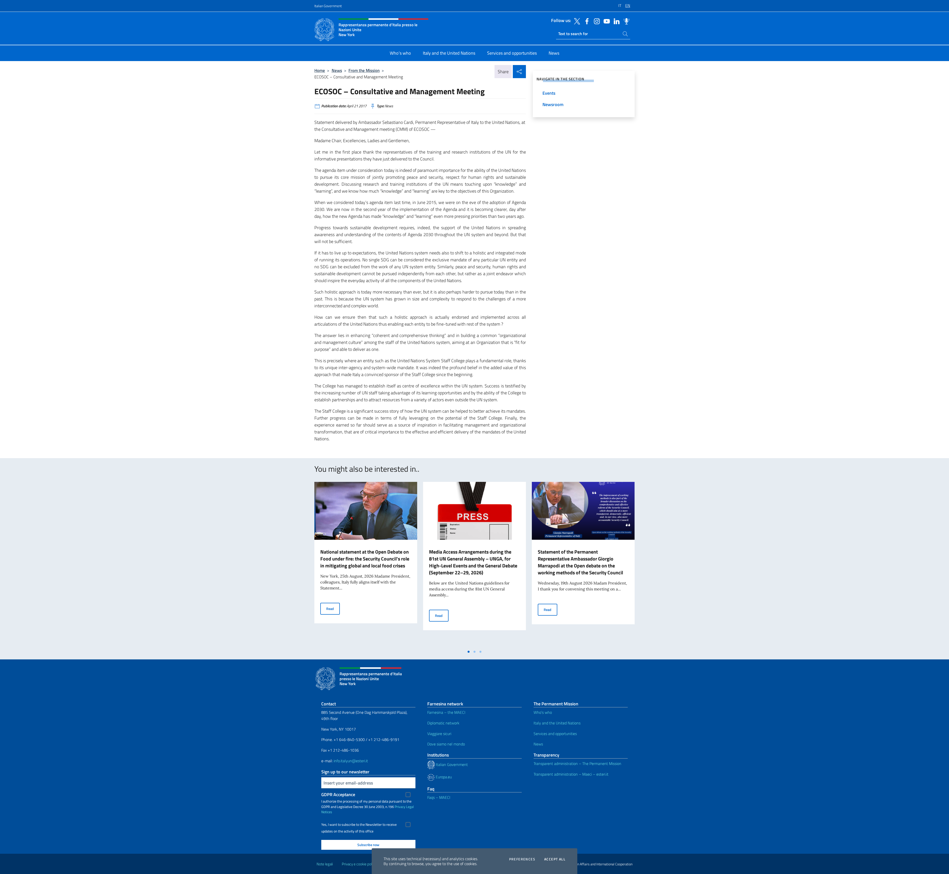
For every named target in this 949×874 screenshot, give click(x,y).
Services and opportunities (555, 734)
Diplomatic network (443, 723)
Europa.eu (443, 777)
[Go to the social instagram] (596, 21)
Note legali (325, 864)
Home (319, 70)
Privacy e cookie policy (359, 864)
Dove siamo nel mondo (446, 744)
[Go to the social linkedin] (615, 21)
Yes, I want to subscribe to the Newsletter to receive (359, 824)
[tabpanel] (365, 564)
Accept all (554, 859)
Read (333, 608)
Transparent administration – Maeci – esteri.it (571, 774)
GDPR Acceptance (338, 794)
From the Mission (364, 70)
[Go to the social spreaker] (625, 21)
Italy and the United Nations (557, 723)
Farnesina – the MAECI (446, 712)
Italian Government (328, 5)
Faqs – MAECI (438, 797)
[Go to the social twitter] (576, 21)
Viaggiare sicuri (439, 734)
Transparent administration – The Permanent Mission (577, 763)
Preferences (522, 859)
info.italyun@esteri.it (351, 761)
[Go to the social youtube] (605, 21)
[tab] (469, 652)
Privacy (400, 806)
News (337, 70)
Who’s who (543, 712)
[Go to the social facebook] (586, 21)
